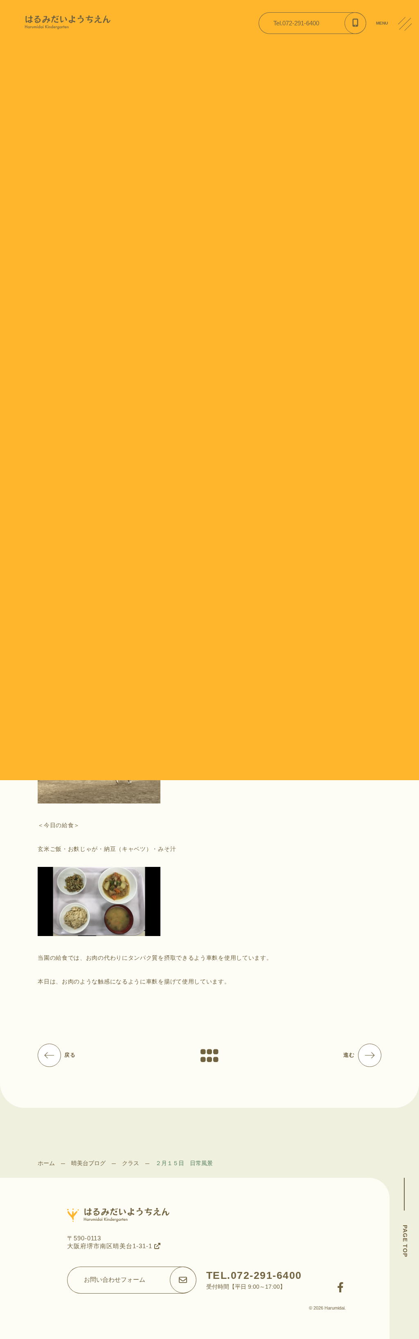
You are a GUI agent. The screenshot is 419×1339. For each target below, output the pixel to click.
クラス (130, 1163)
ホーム (46, 1163)
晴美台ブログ (88, 1163)
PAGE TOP (405, 1241)
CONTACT (408, 85)
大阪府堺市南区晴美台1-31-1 (110, 1245)
